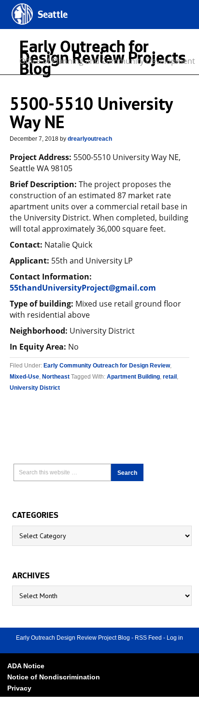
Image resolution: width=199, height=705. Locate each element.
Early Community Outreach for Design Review (106, 365)
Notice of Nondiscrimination (53, 677)
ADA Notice (25, 666)
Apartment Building (133, 376)
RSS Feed (148, 637)
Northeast (56, 376)
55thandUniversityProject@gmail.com (83, 287)
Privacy (19, 688)
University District (35, 387)
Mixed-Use (24, 376)
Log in (175, 637)
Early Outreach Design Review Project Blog (73, 637)
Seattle (53, 16)
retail (170, 376)
